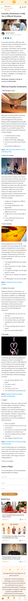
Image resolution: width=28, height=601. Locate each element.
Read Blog (5, 519)
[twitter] (14, 569)
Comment (4, 477)
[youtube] (18, 569)
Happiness (7, 10)
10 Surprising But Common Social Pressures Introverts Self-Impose (11, 557)
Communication (8, 8)
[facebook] (5, 569)
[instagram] (9, 569)
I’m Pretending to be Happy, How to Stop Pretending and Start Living (13, 537)
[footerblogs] (3, 598)
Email (3, 488)
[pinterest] (22, 569)
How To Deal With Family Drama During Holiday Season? (13, 515)
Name (3, 483)
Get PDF (24, 7)
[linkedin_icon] (6, 38)
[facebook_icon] (8, 38)
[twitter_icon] (3, 38)
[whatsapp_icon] (11, 38)
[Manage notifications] (24, 597)
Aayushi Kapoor (10, 33)
